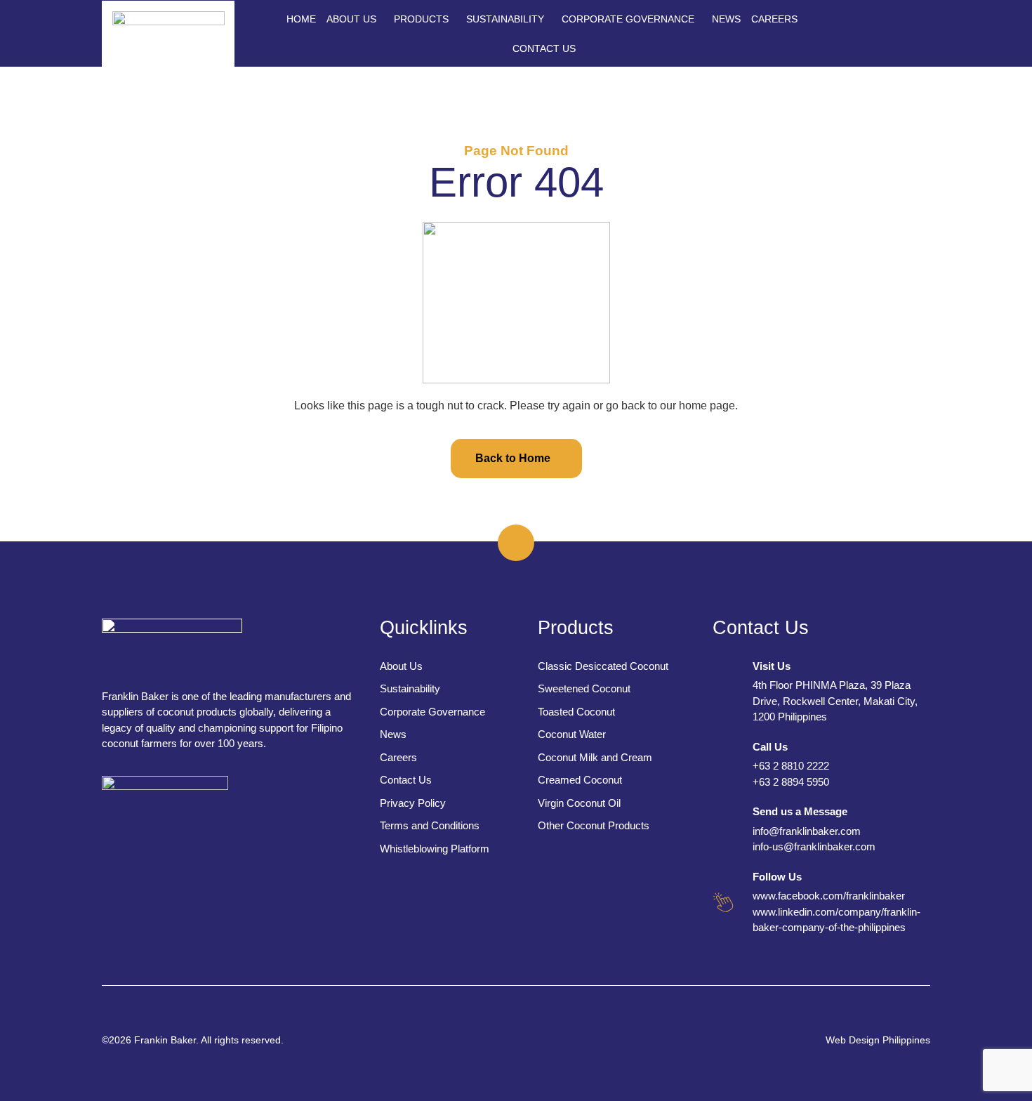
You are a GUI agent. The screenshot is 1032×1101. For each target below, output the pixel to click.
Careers (774, 19)
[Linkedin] (890, 42)
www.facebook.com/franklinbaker (829, 896)
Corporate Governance (628, 19)
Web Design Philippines (878, 1040)
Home (301, 19)
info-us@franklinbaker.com (814, 846)
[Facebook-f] (890, 25)
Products (421, 19)
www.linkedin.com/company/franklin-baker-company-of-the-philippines (836, 920)
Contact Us (544, 48)
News (726, 19)
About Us (351, 19)
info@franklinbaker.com (807, 831)
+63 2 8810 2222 (791, 766)
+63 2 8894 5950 (791, 782)
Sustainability (505, 19)
